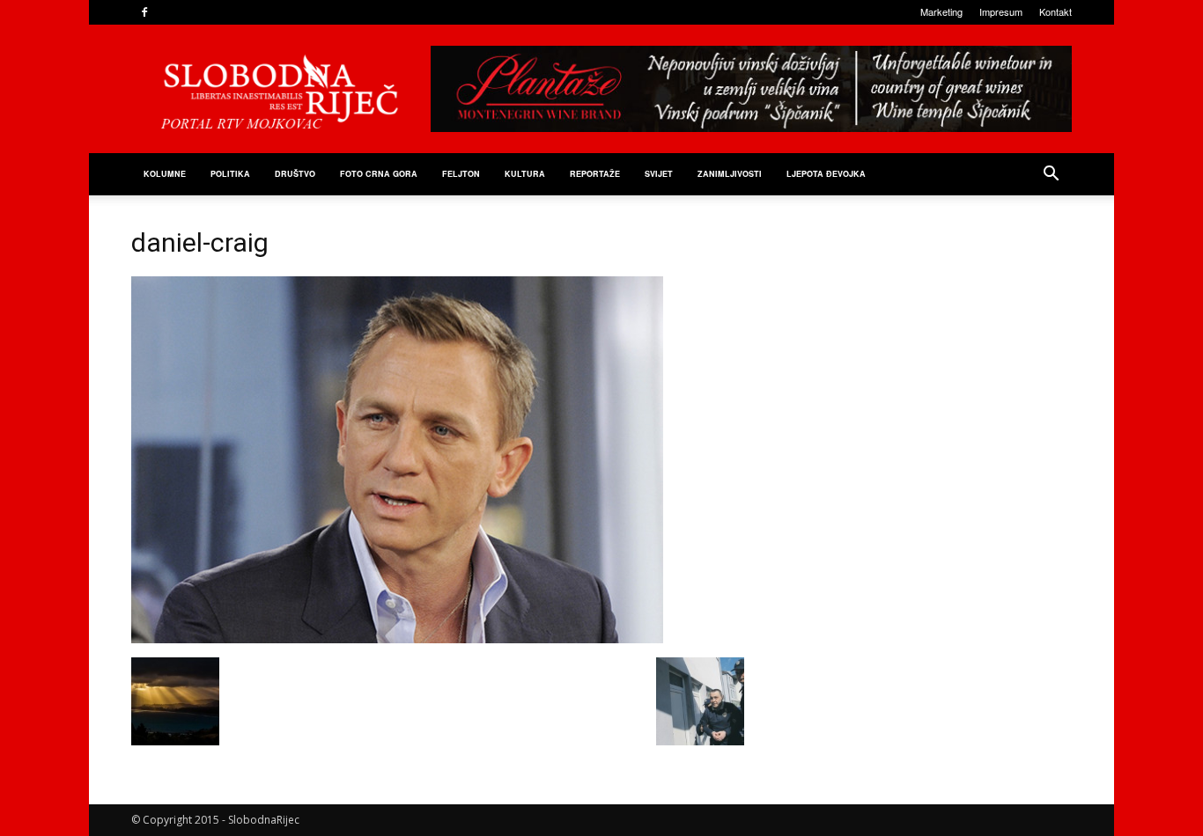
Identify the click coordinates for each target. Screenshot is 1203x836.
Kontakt (1055, 11)
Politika (230, 174)
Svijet (659, 174)
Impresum (1000, 11)
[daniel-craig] (397, 639)
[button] (1051, 175)
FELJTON (461, 174)
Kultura (525, 174)
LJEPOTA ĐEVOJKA (826, 174)
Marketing (941, 11)
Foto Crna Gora (378, 174)
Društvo (295, 174)
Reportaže (595, 174)
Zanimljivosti (729, 174)
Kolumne (165, 174)
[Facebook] (144, 12)
